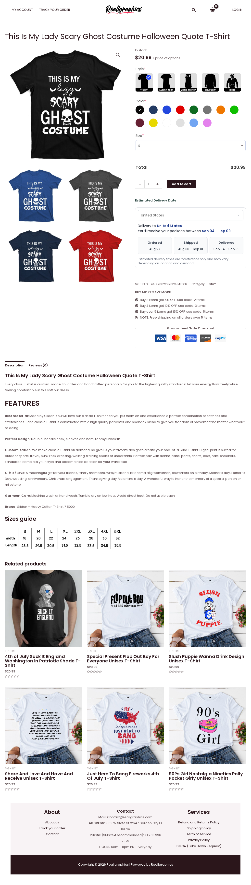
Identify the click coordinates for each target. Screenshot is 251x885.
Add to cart (181, 184)
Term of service (199, 834)
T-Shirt (211, 284)
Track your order (52, 828)
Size (140, 135)
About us (52, 822)
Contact (52, 834)
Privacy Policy (199, 840)
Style (141, 69)
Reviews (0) (38, 365)
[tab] (15, 365)
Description (15, 365)
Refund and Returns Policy (198, 822)
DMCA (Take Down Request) (198, 846)
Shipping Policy (199, 828)
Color (141, 101)
